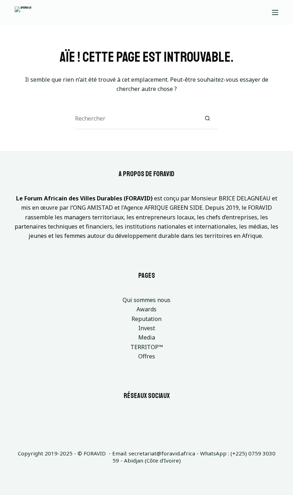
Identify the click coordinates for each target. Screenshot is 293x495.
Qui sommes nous (146, 300)
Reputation (146, 319)
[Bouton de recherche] (207, 118)
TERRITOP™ (146, 347)
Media (146, 337)
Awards (146, 309)
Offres (146, 356)
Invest (146, 328)
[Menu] (275, 12)
